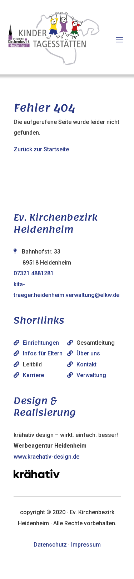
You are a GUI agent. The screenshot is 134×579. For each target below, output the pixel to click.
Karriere (33, 375)
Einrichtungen (41, 342)
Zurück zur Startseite (41, 149)
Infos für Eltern (43, 353)
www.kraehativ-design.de (46, 456)
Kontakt (86, 364)
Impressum (86, 544)
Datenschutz (50, 544)
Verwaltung (91, 375)
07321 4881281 (34, 273)
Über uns (88, 353)
